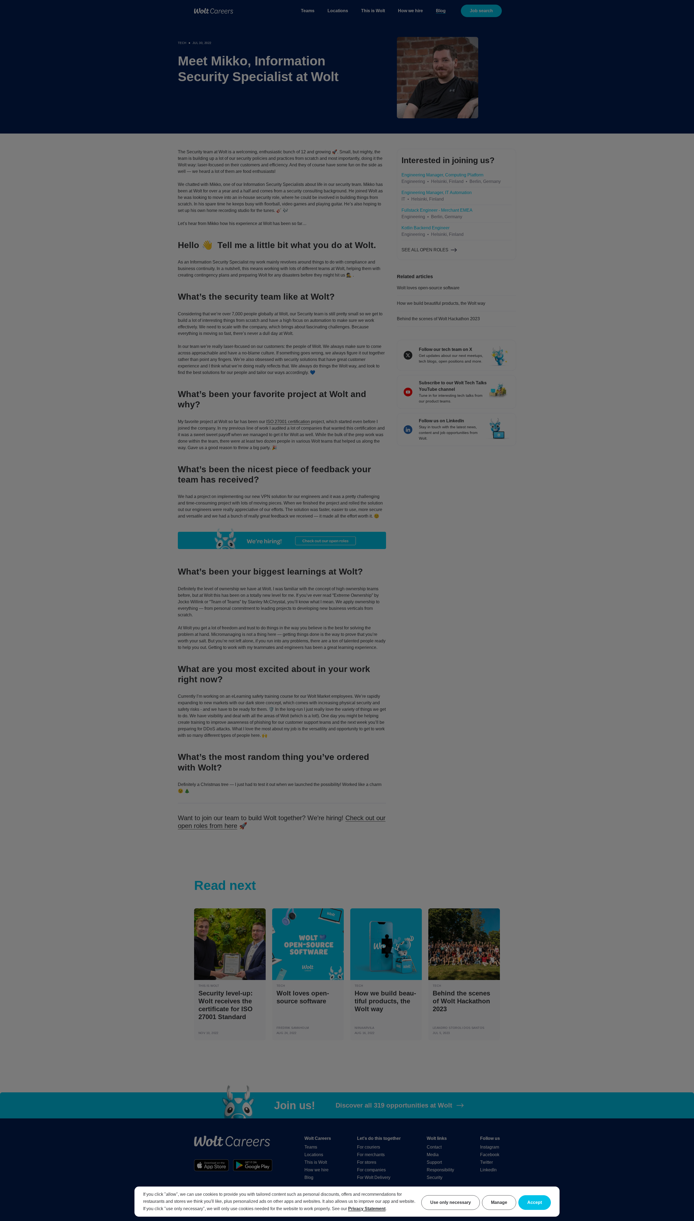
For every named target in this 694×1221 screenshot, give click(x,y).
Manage (499, 1202)
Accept (534, 1202)
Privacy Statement (366, 1208)
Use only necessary (450, 1202)
